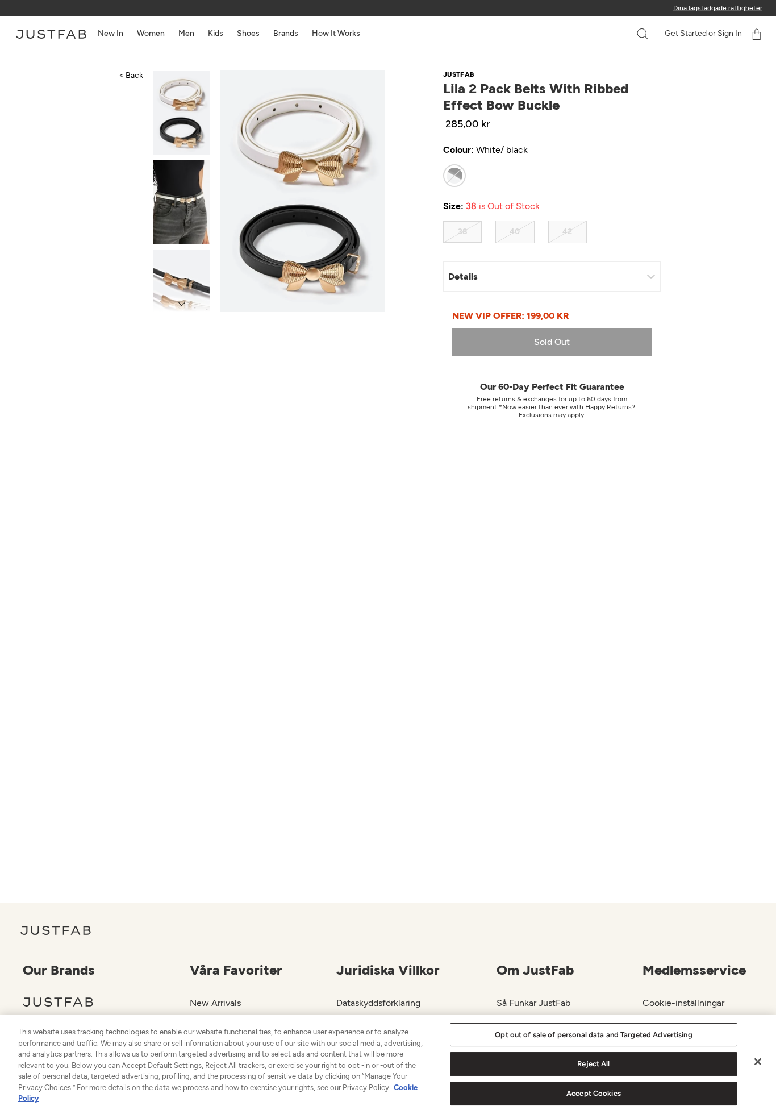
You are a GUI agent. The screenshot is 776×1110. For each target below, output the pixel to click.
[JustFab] (81, 1002)
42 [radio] (567, 231)
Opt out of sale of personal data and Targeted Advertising (593, 1034)
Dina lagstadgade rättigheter (717, 8)
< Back (131, 75)
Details (463, 276)
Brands (285, 33)
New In (110, 33)
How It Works (336, 33)
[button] (643, 34)
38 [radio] (463, 231)
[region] (388, 1062)
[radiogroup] (541, 175)
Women (151, 33)
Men (186, 33)
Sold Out (552, 341)
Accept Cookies (593, 1093)
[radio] (454, 175)
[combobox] (631, 34)
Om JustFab (535, 970)
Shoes (248, 33)
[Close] (757, 1061)
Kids (215, 33)
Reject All (593, 1063)
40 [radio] (515, 231)
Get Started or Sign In (703, 33)
